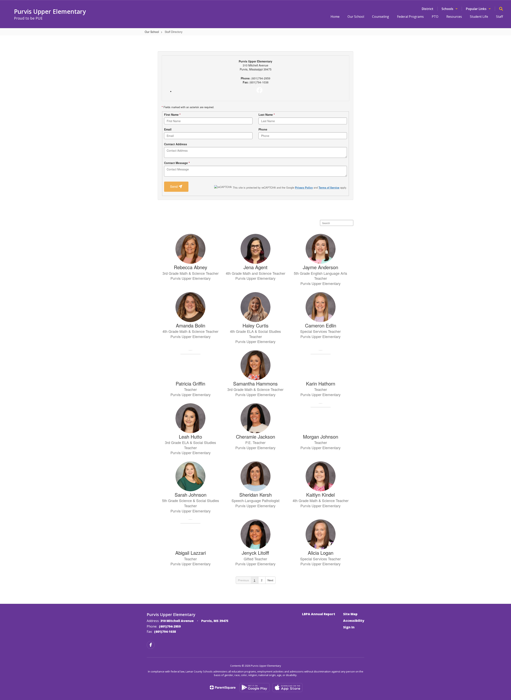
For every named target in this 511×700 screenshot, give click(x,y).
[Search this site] (501, 9)
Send (174, 186)
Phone (262, 129)
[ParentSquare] (223, 687)
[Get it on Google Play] (254, 687)
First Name (172, 115)
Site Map (350, 614)
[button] (450, 9)
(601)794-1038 (165, 631)
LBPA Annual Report (318, 614)
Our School (152, 32)
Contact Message (177, 163)
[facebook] (259, 90)
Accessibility (353, 620)
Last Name (266, 115)
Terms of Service (329, 187)
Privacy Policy (304, 187)
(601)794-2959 (170, 626)
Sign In (349, 627)
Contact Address (175, 144)
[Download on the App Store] (287, 687)
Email (167, 129)
